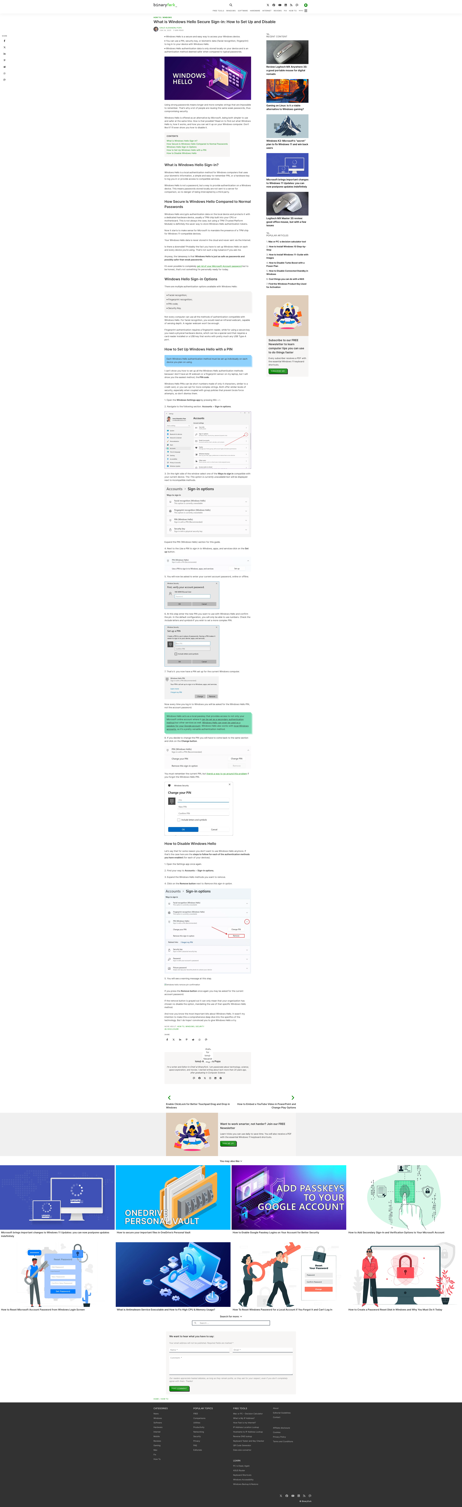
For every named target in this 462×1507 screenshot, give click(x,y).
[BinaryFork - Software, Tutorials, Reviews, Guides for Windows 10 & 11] (184, 5)
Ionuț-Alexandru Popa (170, 28)
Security (200, 1026)
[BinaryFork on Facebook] (274, 5)
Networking (198, 1432)
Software (243, 11)
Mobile (157, 1436)
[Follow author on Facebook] (200, 1078)
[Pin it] (4, 60)
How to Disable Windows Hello (181, 153)
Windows (231, 11)
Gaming (157, 1445)
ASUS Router (239, 1470)
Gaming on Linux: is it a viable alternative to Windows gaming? (285, 107)
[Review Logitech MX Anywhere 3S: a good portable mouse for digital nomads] (287, 52)
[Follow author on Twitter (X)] (205, 1078)
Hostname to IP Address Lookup (248, 1432)
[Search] (195, 1323)
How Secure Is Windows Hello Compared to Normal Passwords (197, 144)
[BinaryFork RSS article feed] (291, 5)
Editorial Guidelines (282, 1413)
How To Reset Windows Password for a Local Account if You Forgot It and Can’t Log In (282, 1309)
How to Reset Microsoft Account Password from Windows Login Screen (43, 1309)
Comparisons (199, 1418)
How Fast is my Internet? (244, 1422)
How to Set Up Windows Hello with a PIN (186, 150)
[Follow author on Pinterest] (221, 1078)
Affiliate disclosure (281, 1428)
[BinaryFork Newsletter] (297, 5)
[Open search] (231, 5)
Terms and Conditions (283, 1441)
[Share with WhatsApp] (4, 73)
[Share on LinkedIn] (4, 54)
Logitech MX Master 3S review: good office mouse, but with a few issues (286, 222)
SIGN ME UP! (228, 1143)
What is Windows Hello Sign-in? (182, 140)
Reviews (278, 11)
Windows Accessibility (243, 1479)
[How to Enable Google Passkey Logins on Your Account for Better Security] (289, 1197)
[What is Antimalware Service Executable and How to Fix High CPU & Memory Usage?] (173, 1274)
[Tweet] (4, 47)
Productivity (198, 1427)
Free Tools (218, 11)
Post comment (179, 1388)
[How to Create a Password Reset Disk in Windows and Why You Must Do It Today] (404, 1274)
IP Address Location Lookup (246, 1427)
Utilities (196, 1422)
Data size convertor (242, 1450)
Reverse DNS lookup (242, 1436)
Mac (155, 1450)
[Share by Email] (4, 80)
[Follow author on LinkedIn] (215, 1078)
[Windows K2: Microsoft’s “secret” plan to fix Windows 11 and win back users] (287, 126)
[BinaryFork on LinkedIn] (285, 5)
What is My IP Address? (244, 1418)
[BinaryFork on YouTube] (280, 5)
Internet (267, 11)
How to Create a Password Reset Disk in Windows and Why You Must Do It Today (395, 1309)
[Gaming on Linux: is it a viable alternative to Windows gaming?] (287, 91)
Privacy (196, 1441)
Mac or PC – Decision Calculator (248, 1413)
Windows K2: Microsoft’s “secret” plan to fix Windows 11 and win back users (287, 144)
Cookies (276, 1432)
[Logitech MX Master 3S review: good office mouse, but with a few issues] (287, 204)
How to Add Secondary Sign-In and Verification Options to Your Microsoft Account (396, 1232)
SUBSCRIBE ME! (278, 371)
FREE (195, 1413)
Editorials (197, 1450)
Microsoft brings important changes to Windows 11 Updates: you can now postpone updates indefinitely (287, 183)
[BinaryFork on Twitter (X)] (268, 5)
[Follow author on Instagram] (210, 1078)
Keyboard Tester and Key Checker (248, 1441)
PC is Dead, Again (241, 1466)
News (156, 1413)
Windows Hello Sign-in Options (182, 147)
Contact (276, 1417)
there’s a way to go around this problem (226, 773)
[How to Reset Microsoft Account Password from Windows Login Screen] (57, 1274)
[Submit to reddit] (4, 67)
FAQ (195, 1445)
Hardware (255, 11)
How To (293, 11)
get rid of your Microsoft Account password (219, 266)
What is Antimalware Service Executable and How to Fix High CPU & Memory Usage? (166, 1309)
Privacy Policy (279, 1437)
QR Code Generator (242, 1445)
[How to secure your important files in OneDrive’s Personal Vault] (173, 1197)
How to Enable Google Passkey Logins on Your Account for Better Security (276, 1232)
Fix (285, 11)
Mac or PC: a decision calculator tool (287, 241)
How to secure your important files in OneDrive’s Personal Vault (153, 1232)
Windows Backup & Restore (245, 1484)
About (276, 1408)
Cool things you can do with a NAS (286, 279)
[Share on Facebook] (4, 41)
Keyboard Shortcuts (242, 1475)
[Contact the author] (194, 1078)
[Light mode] (306, 5)
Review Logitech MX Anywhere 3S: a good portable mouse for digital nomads (286, 70)
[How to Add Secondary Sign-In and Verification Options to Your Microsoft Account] (404, 1197)
